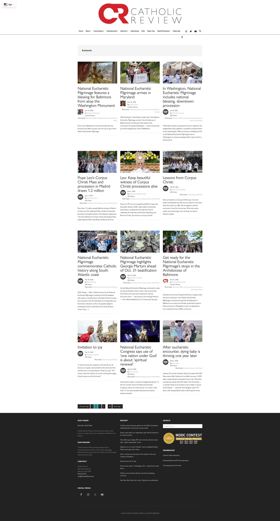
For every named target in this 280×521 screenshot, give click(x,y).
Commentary (98, 31)
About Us (123, 31)
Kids (143, 31)
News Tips (151, 31)
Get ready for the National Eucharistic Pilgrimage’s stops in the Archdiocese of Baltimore (181, 265)
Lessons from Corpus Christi (179, 179)
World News (198, 120)
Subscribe (176, 31)
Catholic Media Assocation (171, 455)
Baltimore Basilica (91, 118)
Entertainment (112, 31)
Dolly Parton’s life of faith (128, 461)
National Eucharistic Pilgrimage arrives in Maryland (135, 92)
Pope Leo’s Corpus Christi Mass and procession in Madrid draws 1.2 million (94, 184)
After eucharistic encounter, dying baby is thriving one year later (181, 351)
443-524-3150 (82, 474)
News (88, 31)
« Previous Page (84, 407)
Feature (106, 118)
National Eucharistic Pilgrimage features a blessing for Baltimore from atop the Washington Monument (96, 96)
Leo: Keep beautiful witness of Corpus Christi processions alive (139, 182)
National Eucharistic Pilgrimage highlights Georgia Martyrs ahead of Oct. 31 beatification (138, 263)
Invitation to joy (90, 347)
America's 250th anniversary (181, 118)
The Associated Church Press (172, 465)
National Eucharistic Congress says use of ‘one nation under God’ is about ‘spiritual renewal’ (138, 355)
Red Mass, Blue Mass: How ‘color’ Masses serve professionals (139, 480)
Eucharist (100, 118)
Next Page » (117, 407)
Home (81, 31)
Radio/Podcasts (163, 31)
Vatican (106, 203)
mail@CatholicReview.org (86, 476)
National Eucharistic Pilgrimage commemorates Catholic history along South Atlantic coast (97, 265)
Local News (113, 118)
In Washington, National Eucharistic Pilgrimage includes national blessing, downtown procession (182, 96)
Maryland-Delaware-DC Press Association (176, 460)
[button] (200, 31)
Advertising (135, 31)
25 (110, 406)
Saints (149, 283)
